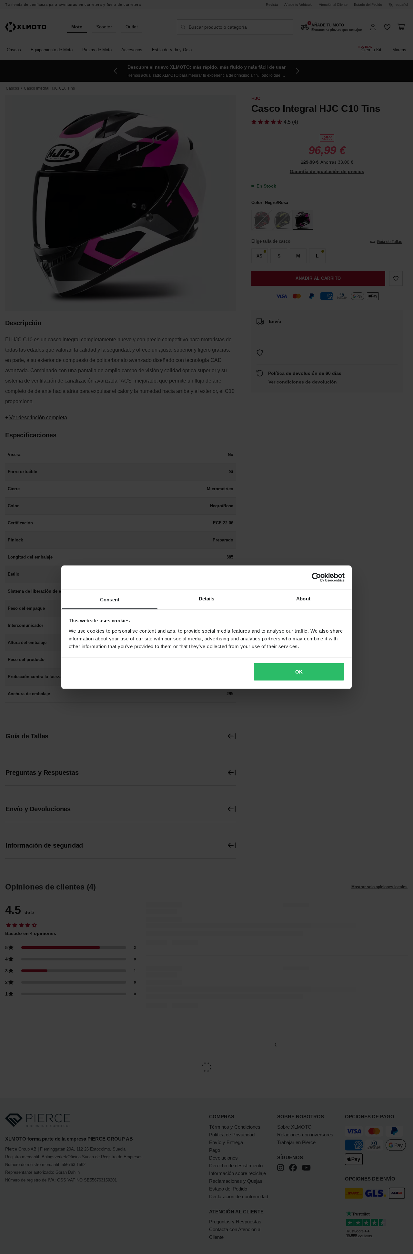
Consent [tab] (109, 599)
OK (299, 672)
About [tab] (303, 598)
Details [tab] (207, 598)
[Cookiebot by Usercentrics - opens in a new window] (316, 577)
